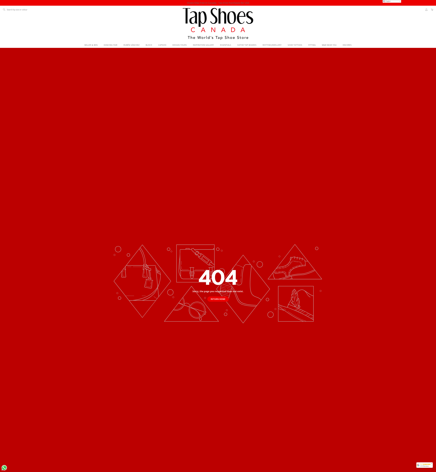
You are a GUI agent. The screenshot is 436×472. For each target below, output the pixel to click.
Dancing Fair (110, 45)
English (387, 1)
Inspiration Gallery (203, 45)
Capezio (162, 45)
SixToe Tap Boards (246, 45)
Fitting (312, 45)
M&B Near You (329, 45)
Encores (347, 45)
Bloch (149, 45)
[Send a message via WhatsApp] (4, 468)
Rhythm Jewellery (272, 45)
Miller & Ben (91, 45)
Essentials (225, 45)
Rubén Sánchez (132, 45)
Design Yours (179, 45)
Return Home (218, 299)
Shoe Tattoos (295, 45)
